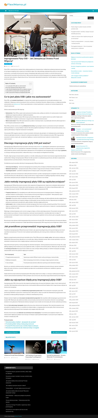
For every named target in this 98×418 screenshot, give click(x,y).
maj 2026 (73, 171)
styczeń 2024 (74, 222)
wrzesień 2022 (74, 239)
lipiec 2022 (73, 245)
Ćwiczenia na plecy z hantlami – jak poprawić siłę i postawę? (21, 322)
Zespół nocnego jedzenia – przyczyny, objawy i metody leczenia (82, 42)
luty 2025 (73, 214)
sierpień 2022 (74, 242)
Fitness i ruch (8, 63)
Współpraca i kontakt (14, 10)
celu (41, 146)
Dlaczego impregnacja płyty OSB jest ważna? (15, 87)
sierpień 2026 (74, 162)
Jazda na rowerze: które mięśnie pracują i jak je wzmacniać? (82, 37)
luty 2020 (73, 328)
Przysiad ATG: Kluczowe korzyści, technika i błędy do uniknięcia (22, 325)
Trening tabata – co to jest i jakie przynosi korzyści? (18, 388)
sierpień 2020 (74, 311)
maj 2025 (73, 205)
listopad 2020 (74, 302)
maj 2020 (73, 319)
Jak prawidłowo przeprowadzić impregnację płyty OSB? (18, 90)
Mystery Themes (18, 416)
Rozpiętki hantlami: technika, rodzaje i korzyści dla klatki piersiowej (82, 32)
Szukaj (71, 15)
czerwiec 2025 (74, 202)
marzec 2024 (74, 219)
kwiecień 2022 (74, 254)
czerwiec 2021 (74, 282)
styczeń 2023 (74, 228)
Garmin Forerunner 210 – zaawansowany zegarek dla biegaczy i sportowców (80, 148)
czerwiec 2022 (74, 248)
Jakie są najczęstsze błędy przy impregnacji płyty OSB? (18, 92)
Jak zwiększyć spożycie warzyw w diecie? (59, 332)
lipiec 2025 (73, 199)
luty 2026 (73, 179)
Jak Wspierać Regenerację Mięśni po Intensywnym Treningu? (13, 332)
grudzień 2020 (74, 299)
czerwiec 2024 (74, 216)
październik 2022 (75, 236)
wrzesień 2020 (74, 308)
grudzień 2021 (74, 265)
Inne (72, 100)
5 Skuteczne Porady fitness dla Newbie (14, 355)
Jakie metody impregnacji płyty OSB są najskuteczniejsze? (18, 89)
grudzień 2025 (74, 185)
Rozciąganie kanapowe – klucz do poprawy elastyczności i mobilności (81, 47)
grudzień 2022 (74, 231)
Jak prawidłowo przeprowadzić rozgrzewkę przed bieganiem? (33, 356)
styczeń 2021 (74, 296)
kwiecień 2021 (74, 288)
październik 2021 (75, 271)
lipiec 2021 (73, 279)
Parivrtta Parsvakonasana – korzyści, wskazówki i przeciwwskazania (56, 356)
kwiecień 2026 (74, 173)
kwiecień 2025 (74, 208)
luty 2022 (73, 259)
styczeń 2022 (74, 262)
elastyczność (17, 104)
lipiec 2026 (73, 165)
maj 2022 (73, 251)
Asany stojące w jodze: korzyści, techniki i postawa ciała (81, 27)
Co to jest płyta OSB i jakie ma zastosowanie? (16, 85)
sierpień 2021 (74, 276)
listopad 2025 (74, 188)
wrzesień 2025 (74, 194)
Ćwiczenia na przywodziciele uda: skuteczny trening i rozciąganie (22, 327)
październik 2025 (75, 191)
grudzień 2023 (74, 225)
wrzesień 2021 (74, 274)
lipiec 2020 (73, 314)
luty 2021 (73, 294)
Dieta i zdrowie (74, 94)
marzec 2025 (74, 211)
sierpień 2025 (74, 196)
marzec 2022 (74, 256)
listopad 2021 (74, 268)
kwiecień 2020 (74, 322)
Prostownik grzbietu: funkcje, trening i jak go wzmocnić (20, 324)
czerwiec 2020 (74, 317)
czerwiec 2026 (74, 168)
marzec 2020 (74, 325)
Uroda (72, 103)
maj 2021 (73, 285)
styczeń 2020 (74, 331)
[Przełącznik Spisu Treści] (29, 83)
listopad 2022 (74, 234)
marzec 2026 (74, 176)
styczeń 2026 (74, 182)
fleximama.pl (16, 66)
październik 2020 (75, 305)
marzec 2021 (74, 291)
